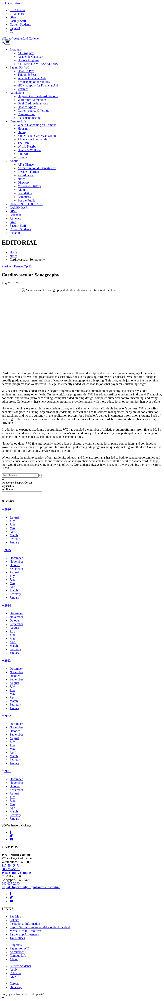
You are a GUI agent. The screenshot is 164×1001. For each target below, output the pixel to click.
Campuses (24, 197)
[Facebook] (11, 832)
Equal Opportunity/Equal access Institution (31, 887)
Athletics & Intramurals (32, 139)
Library (22, 157)
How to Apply (27, 107)
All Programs (26, 53)
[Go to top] (3, 997)
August (14, 517)
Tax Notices (17, 938)
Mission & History (29, 186)
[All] (22, 479)
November (16, 561)
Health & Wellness (29, 150)
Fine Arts (23, 153)
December (16, 558)
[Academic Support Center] (22, 483)
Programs (16, 49)
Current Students (20, 24)
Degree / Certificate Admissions (38, 96)
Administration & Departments (37, 168)
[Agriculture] (22, 486)
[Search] (11, 31)
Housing (23, 128)
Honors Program (28, 60)
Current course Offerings (33, 110)
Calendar (17, 10)
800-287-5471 (11, 869)
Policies (14, 920)
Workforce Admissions (32, 99)
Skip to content (11, 3)
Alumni (22, 189)
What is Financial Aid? (32, 78)
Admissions (17, 92)
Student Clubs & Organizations (37, 135)
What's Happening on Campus (37, 125)
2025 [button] (7, 550)
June (12, 524)
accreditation (26, 175)
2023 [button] (7, 660)
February (15, 538)
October (15, 565)
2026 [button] (7, 509)
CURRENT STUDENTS (26, 204)
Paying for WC (19, 948)
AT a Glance (26, 164)
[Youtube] (11, 839)
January (14, 542)
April (13, 531)
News (21, 179)
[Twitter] (11, 835)
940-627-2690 (11, 883)
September (16, 568)
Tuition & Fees (27, 74)
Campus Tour (26, 114)
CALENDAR (19, 207)
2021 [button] (7, 771)
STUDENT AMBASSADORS (38, 64)
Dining (22, 132)
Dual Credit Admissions (33, 103)
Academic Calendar (30, 56)
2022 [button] (7, 716)
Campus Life (18, 121)
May (12, 528)
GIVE (13, 211)
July (12, 520)
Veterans (23, 89)
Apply (14, 969)
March (14, 535)
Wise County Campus (16, 872)
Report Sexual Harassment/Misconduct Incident (40, 927)
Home (13, 252)
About (14, 161)
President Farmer (28, 171)
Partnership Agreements (25, 934)
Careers (14, 983)
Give (13, 17)
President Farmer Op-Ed (17, 266)
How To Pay (26, 71)
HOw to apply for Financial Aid (38, 85)
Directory (24, 182)
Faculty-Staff (18, 21)
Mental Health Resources (25, 930)
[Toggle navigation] (7, 42)
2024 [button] (7, 605)
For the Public (26, 200)
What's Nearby (27, 146)
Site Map (15, 916)
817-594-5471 (11, 865)
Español (15, 28)
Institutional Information (25, 923)
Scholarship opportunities (34, 81)
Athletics (17, 13)
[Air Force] (22, 489)
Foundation (25, 193)
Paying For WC (20, 67)
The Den (23, 143)
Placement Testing (29, 117)
